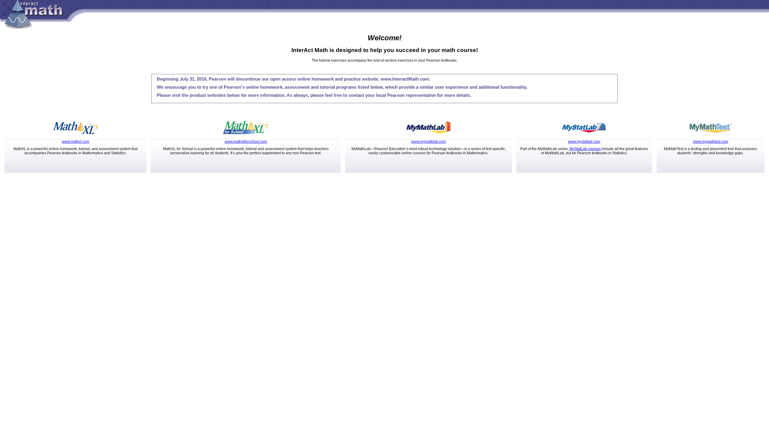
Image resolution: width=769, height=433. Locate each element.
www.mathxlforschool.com (246, 142)
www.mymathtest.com (710, 142)
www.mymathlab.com (428, 142)
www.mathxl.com (75, 142)
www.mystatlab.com (584, 142)
